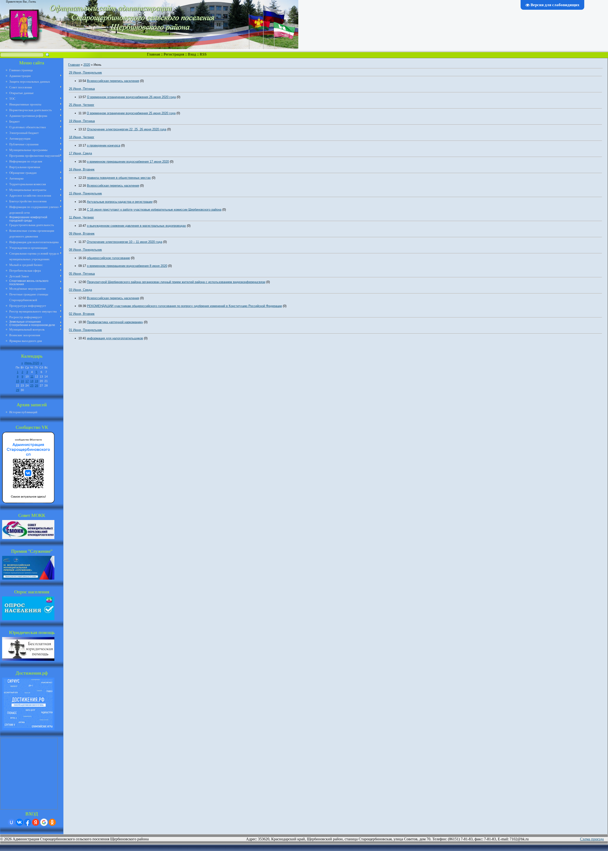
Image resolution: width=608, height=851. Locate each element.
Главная (153, 54)
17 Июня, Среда (80, 153)
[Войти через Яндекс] (35, 822)
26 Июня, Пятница (82, 88)
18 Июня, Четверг (81, 137)
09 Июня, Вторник (82, 233)
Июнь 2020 (31, 363)
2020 (86, 64)
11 (31, 376)
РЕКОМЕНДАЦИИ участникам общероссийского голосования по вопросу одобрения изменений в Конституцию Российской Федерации (184, 306)
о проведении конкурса (103, 145)
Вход (192, 54)
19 (36, 381)
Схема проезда (592, 839)
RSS (203, 54)
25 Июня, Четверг (81, 105)
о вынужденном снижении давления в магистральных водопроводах (136, 225)
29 (17, 390)
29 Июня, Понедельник (85, 72)
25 (31, 385)
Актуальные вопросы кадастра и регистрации (119, 201)
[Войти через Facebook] (27, 822)
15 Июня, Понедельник (85, 193)
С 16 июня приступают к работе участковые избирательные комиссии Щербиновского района (154, 209)
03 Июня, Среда (80, 290)
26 (36, 385)
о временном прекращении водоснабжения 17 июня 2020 (128, 161)
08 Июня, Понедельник (85, 249)
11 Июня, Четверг (81, 217)
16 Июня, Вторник (82, 169)
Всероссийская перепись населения (113, 81)
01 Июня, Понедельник (85, 330)
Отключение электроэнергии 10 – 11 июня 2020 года (124, 242)
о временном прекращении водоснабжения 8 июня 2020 (127, 266)
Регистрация (174, 54)
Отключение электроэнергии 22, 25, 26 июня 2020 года (126, 129)
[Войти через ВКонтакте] (19, 822)
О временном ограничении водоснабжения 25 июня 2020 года (131, 113)
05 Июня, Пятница (82, 273)
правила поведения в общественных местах (119, 178)
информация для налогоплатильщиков (115, 338)
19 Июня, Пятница (82, 121)
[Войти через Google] (44, 822)
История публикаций (23, 412)
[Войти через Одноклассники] (52, 822)
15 (17, 381)
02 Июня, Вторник (82, 314)
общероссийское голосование (108, 258)
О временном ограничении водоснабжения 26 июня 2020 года (131, 97)
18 (31, 381)
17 (27, 381)
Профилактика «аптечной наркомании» (115, 322)
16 (22, 381)
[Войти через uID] (11, 822)
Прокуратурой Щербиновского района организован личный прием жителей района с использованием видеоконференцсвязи (176, 282)
